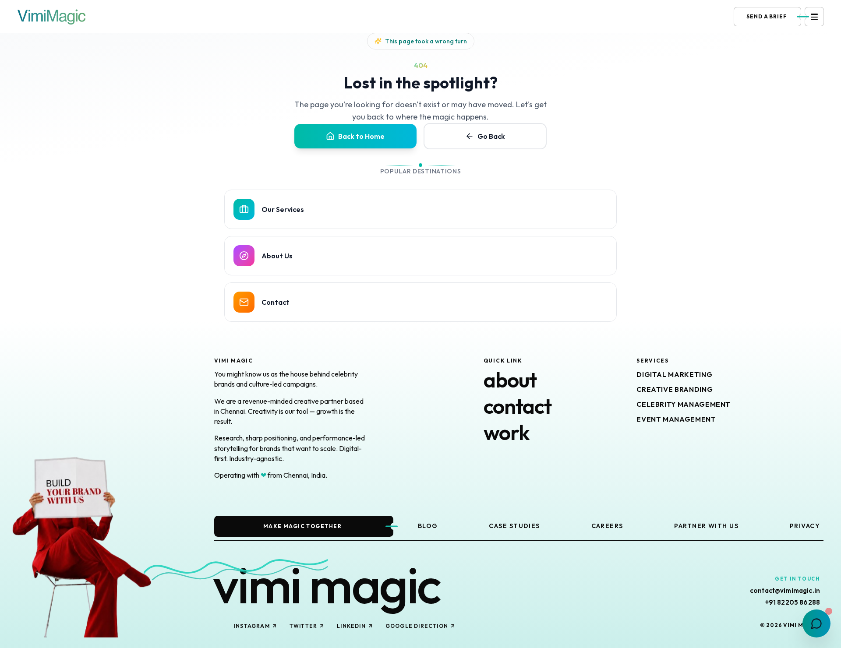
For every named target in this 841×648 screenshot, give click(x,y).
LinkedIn (351, 626)
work (507, 432)
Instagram (252, 626)
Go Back (491, 136)
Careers (607, 526)
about (510, 379)
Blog (428, 526)
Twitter (303, 626)
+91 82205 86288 (792, 602)
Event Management (676, 419)
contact (517, 405)
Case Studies (514, 526)
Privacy (805, 526)
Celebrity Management (683, 404)
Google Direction (416, 626)
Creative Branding (674, 389)
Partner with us (706, 526)
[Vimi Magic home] (51, 17)
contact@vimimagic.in (785, 591)
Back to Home (361, 136)
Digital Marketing (674, 374)
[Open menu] (814, 16)
